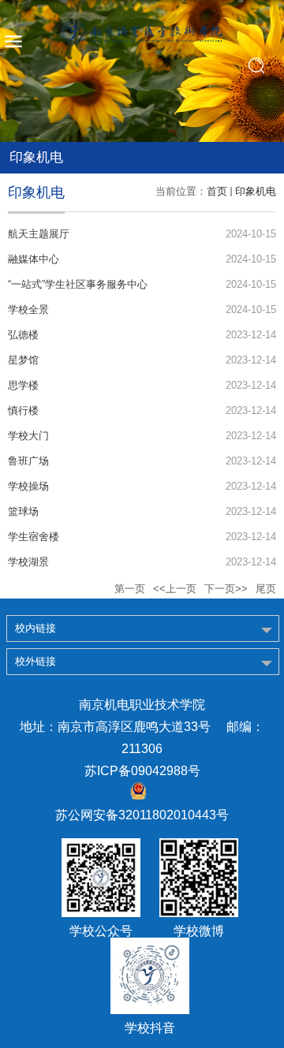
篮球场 (23, 511)
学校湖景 (28, 562)
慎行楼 (23, 410)
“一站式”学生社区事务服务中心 (78, 284)
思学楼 (23, 385)
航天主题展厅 (38, 234)
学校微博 (199, 931)
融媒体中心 (33, 259)
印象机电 (255, 191)
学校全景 (28, 309)
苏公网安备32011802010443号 (142, 815)
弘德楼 (23, 335)
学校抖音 (150, 1028)
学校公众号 (101, 931)
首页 (217, 191)
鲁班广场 (28, 461)
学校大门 (28, 436)
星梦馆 (23, 360)
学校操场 (28, 486)
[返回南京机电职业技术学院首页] (142, 32)
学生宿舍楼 (33, 537)
